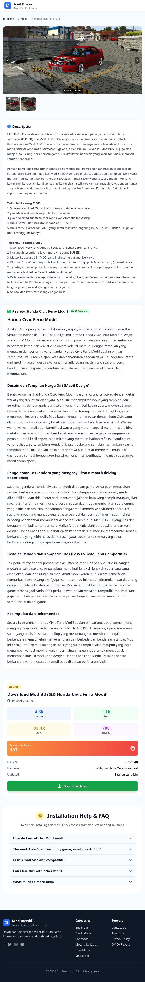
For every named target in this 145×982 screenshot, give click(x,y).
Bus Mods (82, 928)
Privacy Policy (121, 939)
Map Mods (82, 956)
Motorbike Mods (86, 944)
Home (10, 18)
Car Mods (81, 939)
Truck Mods (83, 933)
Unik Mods (82, 950)
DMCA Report (121, 944)
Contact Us (119, 928)
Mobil (24, 18)
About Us (118, 933)
